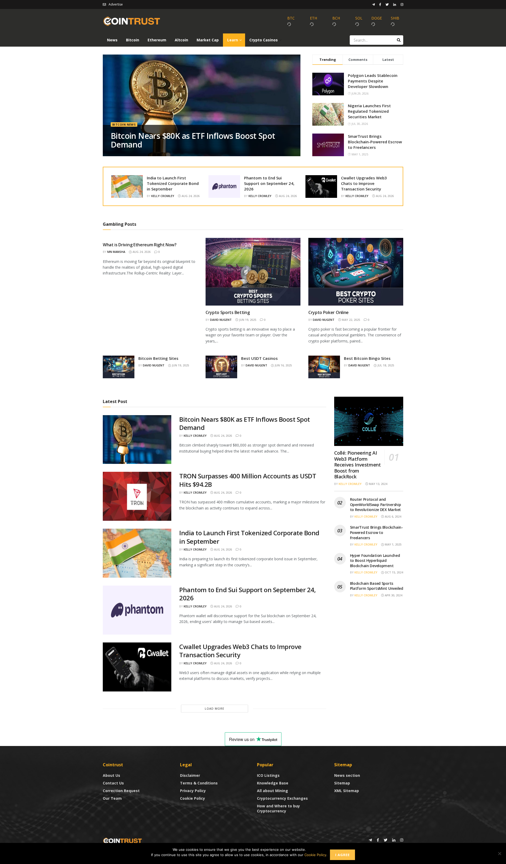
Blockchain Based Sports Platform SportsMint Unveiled (376, 586)
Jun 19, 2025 (247, 320)
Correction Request (121, 790)
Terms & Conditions (199, 783)
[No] (499, 853)
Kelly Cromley (162, 196)
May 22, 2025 (350, 320)
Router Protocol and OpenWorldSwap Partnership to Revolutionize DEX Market (375, 504)
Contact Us (113, 783)
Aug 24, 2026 (190, 196)
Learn (232, 39)
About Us (111, 775)
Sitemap (342, 783)
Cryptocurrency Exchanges (282, 798)
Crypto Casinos (263, 39)
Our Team (112, 798)
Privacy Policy (193, 790)
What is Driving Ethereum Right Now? (140, 245)
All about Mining (272, 790)
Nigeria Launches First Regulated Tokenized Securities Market (369, 111)
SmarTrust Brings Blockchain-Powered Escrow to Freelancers (375, 142)
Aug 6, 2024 (392, 516)
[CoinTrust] (122, 840)
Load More (214, 708)
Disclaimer (190, 775)
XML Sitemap (346, 790)
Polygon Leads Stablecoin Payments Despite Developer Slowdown (372, 81)
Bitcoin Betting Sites (158, 358)
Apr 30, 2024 (393, 595)
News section (347, 775)
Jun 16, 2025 (283, 365)
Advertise (116, 4)
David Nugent (221, 320)
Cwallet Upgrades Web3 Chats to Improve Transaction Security (364, 183)
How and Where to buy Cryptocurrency (278, 808)
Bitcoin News (124, 124)
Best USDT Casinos (259, 358)
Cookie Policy (192, 798)
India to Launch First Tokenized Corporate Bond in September (173, 183)
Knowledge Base (272, 783)
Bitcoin (132, 39)
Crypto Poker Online (328, 312)
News (112, 39)
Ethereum (157, 39)
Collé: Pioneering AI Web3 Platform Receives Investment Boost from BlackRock (357, 465)
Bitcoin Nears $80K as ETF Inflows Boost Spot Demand (193, 140)
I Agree (342, 854)
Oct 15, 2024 (393, 572)
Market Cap (208, 39)
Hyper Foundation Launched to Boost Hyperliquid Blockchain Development (375, 560)
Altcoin (181, 39)
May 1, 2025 (392, 544)
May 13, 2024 (377, 484)
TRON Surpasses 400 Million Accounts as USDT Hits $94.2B (247, 480)
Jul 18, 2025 (385, 365)
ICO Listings (268, 775)
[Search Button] (398, 40)
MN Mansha (116, 252)
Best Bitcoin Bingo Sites (367, 358)
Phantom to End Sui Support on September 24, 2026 (269, 183)
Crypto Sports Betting (228, 312)
